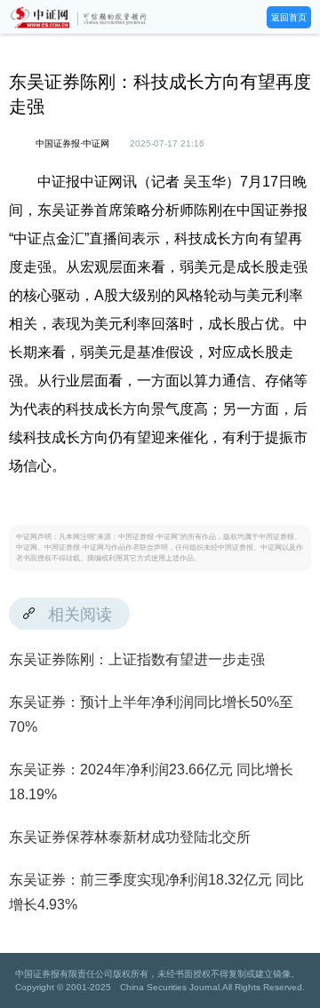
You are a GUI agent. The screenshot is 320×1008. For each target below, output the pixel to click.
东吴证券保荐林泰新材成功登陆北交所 (130, 837)
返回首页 (289, 17)
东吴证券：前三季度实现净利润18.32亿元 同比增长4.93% (156, 892)
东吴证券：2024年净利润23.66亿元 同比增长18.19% (151, 782)
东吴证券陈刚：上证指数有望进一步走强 (137, 659)
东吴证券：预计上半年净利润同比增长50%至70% (151, 714)
